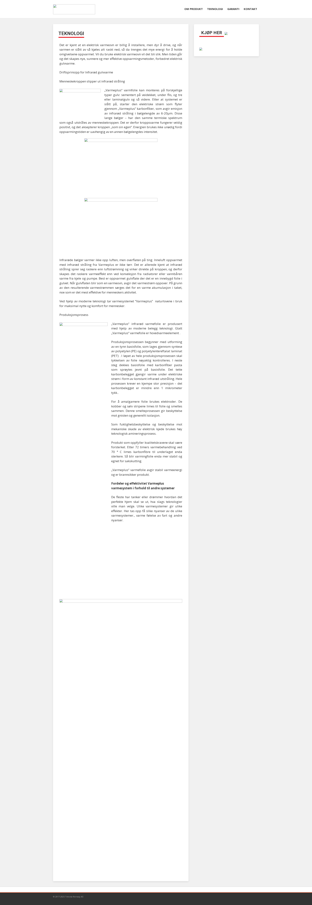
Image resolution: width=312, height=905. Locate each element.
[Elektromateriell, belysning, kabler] (226, 33)
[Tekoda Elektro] (200, 49)
